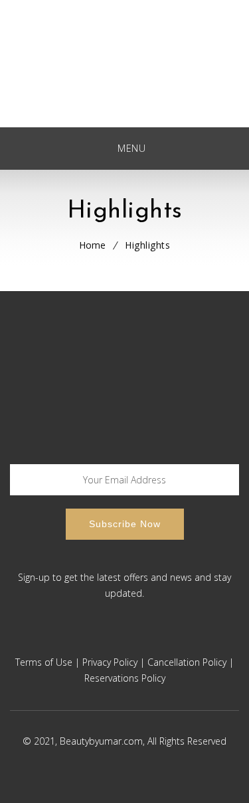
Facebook (71, 639)
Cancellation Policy (186, 662)
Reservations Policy (124, 678)
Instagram (173, 639)
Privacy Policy (109, 662)
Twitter (105, 639)
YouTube (139, 639)
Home (92, 245)
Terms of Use (43, 662)
